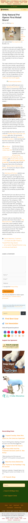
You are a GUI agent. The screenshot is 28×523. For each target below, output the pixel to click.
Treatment (18, 238)
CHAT (21, 2)
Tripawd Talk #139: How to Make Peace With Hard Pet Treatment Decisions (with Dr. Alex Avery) (13, 449)
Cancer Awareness (9, 238)
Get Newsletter (11, 323)
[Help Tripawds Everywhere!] (10, 348)
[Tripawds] (5, 9)
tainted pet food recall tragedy (10, 78)
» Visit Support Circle (10, 495)
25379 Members (15, 1)
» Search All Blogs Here (11, 491)
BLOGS (11, 2)
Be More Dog (18, 507)
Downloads (16, 505)
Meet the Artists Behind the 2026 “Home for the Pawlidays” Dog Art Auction (13, 464)
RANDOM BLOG (17, 4)
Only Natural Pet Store (12, 87)
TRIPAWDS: (3, 1)
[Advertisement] (14, 414)
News (6, 505)
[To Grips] (13, 373)
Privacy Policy (14, 286)
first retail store (16, 42)
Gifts (22, 505)
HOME (2, 2)
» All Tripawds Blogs (8, 477)
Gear (10, 505)
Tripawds (20, 517)
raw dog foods (14, 157)
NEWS (6, 2)
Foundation (10, 507)
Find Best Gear (11, 319)
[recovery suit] (13, 397)
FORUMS (16, 2)
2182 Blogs (24, 1)
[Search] (23, 313)
